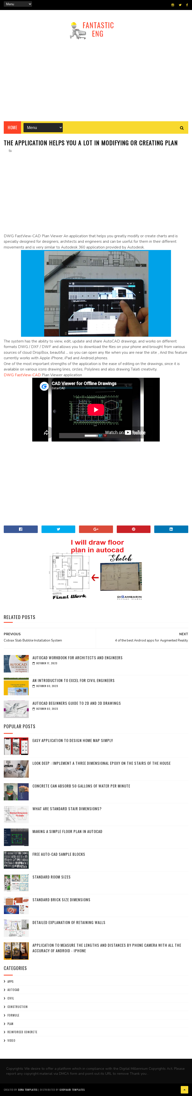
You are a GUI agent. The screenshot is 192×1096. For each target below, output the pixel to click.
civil (11, 998)
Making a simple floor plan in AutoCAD (67, 831)
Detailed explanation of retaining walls (69, 922)
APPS (11, 982)
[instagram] (173, 5)
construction (18, 1007)
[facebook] (187, 5)
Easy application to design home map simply (72, 740)
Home (12, 127)
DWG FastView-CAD (22, 375)
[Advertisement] (96, 79)
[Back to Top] (184, 1090)
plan (11, 1024)
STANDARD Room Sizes (51, 877)
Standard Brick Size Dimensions (61, 899)
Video (12, 1040)
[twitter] (180, 5)
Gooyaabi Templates (72, 1090)
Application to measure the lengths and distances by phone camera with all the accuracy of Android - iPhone (106, 948)
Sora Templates (28, 1090)
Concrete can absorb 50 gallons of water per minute (81, 785)
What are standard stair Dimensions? (67, 808)
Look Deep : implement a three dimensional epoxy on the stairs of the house (101, 763)
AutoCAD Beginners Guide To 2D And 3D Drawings (76, 703)
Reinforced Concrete (23, 1032)
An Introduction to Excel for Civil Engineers (73, 680)
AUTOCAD (14, 990)
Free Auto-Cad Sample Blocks (58, 854)
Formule (14, 1015)
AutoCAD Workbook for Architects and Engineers (77, 657)
